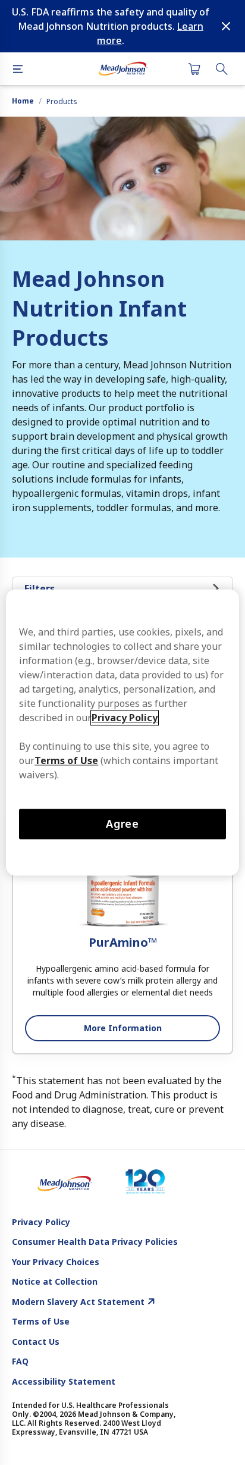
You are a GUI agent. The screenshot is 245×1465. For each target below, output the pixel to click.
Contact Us (35, 1341)
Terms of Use (41, 1321)
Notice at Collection (55, 1281)
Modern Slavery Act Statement (78, 1302)
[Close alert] (226, 26)
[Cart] (194, 69)
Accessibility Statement (63, 1381)
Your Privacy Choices (55, 1262)
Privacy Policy (41, 1222)
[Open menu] (18, 69)
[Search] (222, 69)
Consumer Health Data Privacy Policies (95, 1242)
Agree (123, 823)
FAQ (20, 1361)
